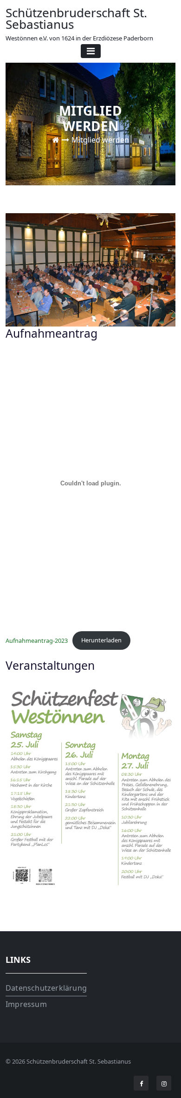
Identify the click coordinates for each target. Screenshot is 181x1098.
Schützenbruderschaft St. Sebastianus (79, 23)
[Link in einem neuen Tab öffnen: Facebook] (141, 1083)
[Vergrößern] (163, 698)
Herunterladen (101, 640)
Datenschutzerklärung (46, 988)
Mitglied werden (100, 139)
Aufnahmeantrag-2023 (37, 640)
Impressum (26, 1004)
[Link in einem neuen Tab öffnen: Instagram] (164, 1083)
